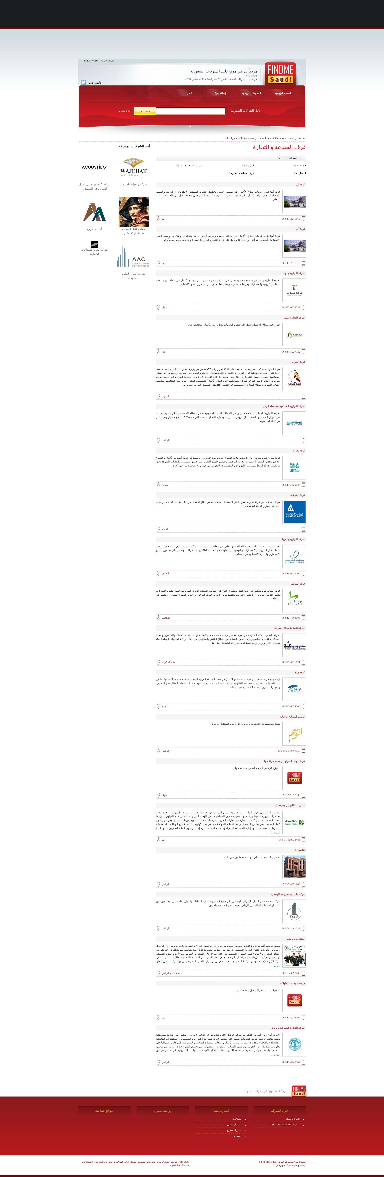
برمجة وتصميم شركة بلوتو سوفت (289, 1165)
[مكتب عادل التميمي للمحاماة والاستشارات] (134, 211)
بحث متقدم (124, 110)
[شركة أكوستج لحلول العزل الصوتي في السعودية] (94, 167)
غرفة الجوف (298, 361)
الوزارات (247, 165)
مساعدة (237, 1118)
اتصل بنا (188, 93)
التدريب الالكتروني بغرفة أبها (290, 805)
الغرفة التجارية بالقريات (292, 539)
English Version (91, 60)
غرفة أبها (300, 184)
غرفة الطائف (298, 583)
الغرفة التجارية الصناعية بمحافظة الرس (284, 406)
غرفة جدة (300, 672)
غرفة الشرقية (297, 495)
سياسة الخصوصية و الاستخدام (285, 1124)
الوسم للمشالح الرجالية (292, 716)
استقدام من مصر (296, 938)
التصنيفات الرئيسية (251, 93)
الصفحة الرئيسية (298, 138)
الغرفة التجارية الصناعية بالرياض (288, 1027)
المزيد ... (275, 832)
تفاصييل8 (300, 849)
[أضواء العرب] (94, 211)
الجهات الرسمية (258, 138)
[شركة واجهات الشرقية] (133, 167)
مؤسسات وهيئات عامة (188, 165)
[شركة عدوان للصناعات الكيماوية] (94, 244)
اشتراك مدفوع (234, 1130)
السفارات (299, 173)
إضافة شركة (219, 93)
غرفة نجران (299, 450)
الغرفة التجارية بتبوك (294, 273)
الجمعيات (299, 165)
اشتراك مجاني (234, 1124)
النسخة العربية (108, 60)
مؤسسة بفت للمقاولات (292, 983)
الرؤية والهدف (293, 1118)
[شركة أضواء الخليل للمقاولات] (133, 256)
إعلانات (237, 1136)
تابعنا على (94, 83)
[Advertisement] (192, 31)
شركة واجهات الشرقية (133, 184)
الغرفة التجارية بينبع (294, 317)
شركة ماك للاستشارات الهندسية (287, 894)
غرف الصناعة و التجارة (236, 138)
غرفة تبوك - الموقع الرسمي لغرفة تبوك (284, 761)
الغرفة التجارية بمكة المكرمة (289, 627)
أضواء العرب (94, 229)
